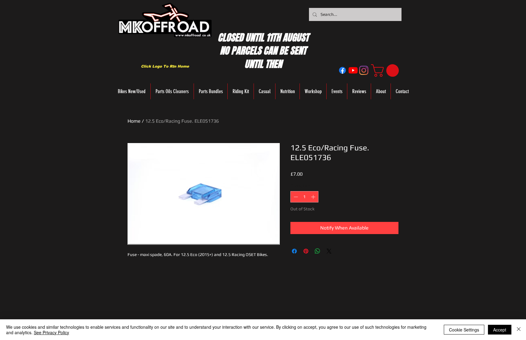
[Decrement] (295, 196)
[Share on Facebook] (294, 251)
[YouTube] (353, 70)
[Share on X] (329, 251)
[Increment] (313, 196)
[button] (386, 70)
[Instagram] (363, 70)
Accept (499, 330)
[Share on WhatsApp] (317, 251)
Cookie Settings (464, 330)
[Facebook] (342, 70)
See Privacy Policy (51, 332)
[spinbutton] (304, 196)
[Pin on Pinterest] (306, 251)
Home (134, 121)
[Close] (518, 329)
